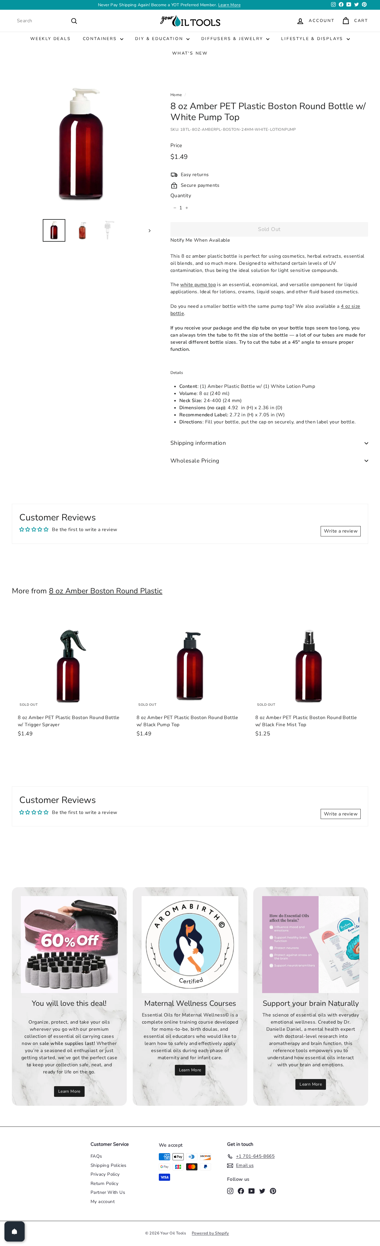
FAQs (96, 1156)
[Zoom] (81, 145)
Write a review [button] (340, 531)
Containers (101, 39)
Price (176, 145)
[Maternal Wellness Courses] (190, 944)
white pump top (198, 285)
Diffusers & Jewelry (233, 39)
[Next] (147, 230)
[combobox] (47, 21)
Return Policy (104, 1183)
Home (176, 95)
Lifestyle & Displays (313, 39)
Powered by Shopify (210, 1233)
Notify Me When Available (200, 240)
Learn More (69, 1091)
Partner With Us (108, 1192)
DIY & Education (160, 39)
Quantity (180, 195)
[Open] (14, 1231)
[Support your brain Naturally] (310, 944)
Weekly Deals (50, 39)
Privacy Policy (105, 1174)
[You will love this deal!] (69, 944)
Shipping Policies (108, 1165)
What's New (190, 53)
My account (103, 1201)
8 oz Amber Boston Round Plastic (105, 591)
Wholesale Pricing (194, 461)
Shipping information (198, 443)
